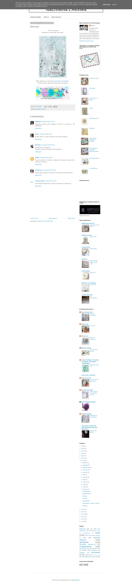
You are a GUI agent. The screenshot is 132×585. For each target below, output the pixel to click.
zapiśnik (87, 555)
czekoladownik (86, 533)
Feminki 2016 (86, 491)
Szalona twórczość (87, 295)
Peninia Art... (85, 336)
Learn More (106, 4)
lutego (85, 487)
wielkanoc (82, 552)
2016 (82, 460)
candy (91, 530)
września (85, 470)
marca (85, 484)
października (86, 467)
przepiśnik (97, 535)
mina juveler (38, 170)
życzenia (94, 557)
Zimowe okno (93, 236)
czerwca (85, 477)
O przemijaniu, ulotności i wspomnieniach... (94, 150)
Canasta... (85, 505)
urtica (36, 134)
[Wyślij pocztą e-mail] (49, 107)
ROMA (37, 157)
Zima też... (85, 498)
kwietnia (85, 482)
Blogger (77, 580)
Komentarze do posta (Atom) (45, 221)
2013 (82, 514)
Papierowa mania (87, 235)
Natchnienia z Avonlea (66, 9)
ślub (80, 557)
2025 (82, 448)
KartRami (84, 259)
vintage (84, 550)
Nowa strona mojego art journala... (93, 140)
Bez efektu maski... (94, 158)
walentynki (94, 550)
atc (91, 529)
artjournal (38, 109)
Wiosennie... (93, 272)
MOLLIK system (86, 378)
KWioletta (38, 121)
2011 (82, 519)
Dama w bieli (93, 284)
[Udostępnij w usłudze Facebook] (55, 107)
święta (86, 557)
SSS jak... (85, 496)
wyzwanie (43, 109)
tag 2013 (97, 548)
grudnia (85, 462)
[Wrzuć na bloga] (51, 107)
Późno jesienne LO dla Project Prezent (94, 393)
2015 (82, 509)
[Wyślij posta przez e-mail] (45, 106)
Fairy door (92, 325)
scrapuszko (82, 548)
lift (85, 535)
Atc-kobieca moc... (94, 118)
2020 (82, 453)
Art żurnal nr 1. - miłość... (93, 99)
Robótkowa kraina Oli (88, 223)
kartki (97, 533)
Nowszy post (34, 218)
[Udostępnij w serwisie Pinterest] (56, 107)
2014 (82, 512)
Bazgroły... (92, 128)
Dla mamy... (92, 88)
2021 (82, 451)
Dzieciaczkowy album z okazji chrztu (94, 262)
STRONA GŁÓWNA (35, 17)
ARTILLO (46, 17)
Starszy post (71, 218)
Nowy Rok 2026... (94, 78)
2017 (82, 458)
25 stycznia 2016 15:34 (49, 170)
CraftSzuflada (86, 271)
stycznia (85, 489)
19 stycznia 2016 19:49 (45, 134)
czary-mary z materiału (88, 375)
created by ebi (86, 247)
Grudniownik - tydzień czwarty (90, 503)
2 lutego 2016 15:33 (50, 181)
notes (90, 535)
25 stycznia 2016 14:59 (45, 157)
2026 (82, 446)
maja (84, 479)
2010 (82, 521)
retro (84, 537)
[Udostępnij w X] (53, 107)
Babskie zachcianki (87, 390)
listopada (85, 465)
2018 (82, 456)
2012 (82, 516)
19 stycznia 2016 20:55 (47, 145)
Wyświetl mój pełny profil (86, 41)
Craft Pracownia (40, 181)
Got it (115, 4)
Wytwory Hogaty (86, 348)
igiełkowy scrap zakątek (89, 283)
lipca (84, 474)
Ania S (93, 25)
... (90, 403)
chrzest (98, 530)
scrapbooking (85, 546)
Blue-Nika (38, 145)
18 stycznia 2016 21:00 (47, 121)
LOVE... (91, 108)
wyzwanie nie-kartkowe (61, 81)
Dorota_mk (85, 324)
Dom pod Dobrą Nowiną (88, 402)
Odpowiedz (38, 128)
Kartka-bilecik (93, 248)
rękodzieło (84, 542)
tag (90, 548)
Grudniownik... (86, 501)
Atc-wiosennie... (93, 168)
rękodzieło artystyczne (87, 544)
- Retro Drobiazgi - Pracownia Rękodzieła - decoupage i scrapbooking (90, 361)
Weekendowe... (86, 493)
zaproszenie (95, 555)
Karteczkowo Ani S (87, 312)
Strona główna (53, 218)
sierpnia (85, 472)
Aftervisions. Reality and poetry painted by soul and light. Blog (89, 427)
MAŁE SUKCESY (56, 17)
